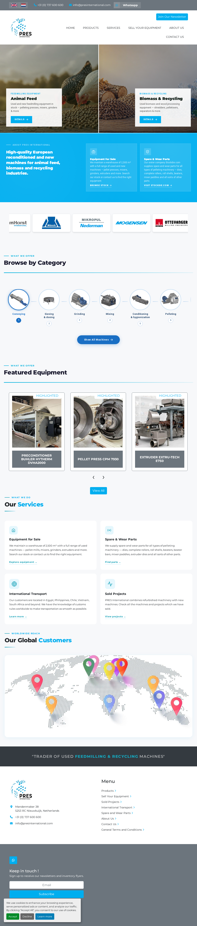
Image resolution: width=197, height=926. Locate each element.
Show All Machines (96, 339)
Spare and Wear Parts (116, 813)
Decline (27, 916)
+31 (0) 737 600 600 (50, 5)
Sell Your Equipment (144, 28)
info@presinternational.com (92, 5)
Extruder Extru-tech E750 (98, 459)
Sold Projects (110, 802)
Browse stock (99, 185)
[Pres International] (21, 789)
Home (70, 28)
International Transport (116, 807)
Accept (12, 916)
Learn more (45, 916)
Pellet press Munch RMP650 (159, 459)
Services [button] (113, 28)
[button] (91, 27)
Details (20, 119)
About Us (176, 28)
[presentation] (93, 476)
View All (98, 490)
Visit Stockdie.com (156, 185)
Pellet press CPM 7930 (36, 459)
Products (91, 28)
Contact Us (175, 37)
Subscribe (46, 894)
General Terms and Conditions (121, 829)
